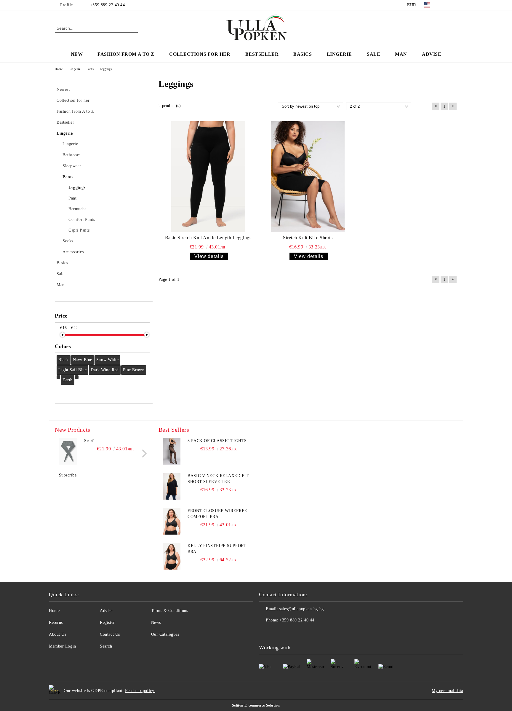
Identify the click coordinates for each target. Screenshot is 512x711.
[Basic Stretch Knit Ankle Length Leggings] (208, 176)
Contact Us (110, 634)
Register (107, 622)
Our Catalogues (165, 634)
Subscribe (68, 475)
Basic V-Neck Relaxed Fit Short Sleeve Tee (218, 479)
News (156, 622)
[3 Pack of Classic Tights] (172, 451)
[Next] (143, 453)
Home (54, 610)
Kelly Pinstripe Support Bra (217, 548)
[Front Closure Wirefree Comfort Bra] (172, 521)
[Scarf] (68, 451)
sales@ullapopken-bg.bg (301, 609)
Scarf (89, 441)
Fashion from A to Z (125, 54)
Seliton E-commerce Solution (256, 705)
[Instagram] (454, 5)
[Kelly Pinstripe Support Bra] (172, 556)
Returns (56, 622)
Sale (373, 54)
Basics (302, 54)
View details (209, 256)
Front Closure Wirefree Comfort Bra (217, 513)
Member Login (62, 646)
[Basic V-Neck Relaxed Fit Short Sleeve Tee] (172, 486)
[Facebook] (445, 5)
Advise (431, 54)
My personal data (447, 690)
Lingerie (339, 54)
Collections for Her (200, 54)
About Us (57, 634)
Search (106, 646)
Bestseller (262, 54)
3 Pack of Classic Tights (217, 441)
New (77, 54)
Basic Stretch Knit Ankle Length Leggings (208, 237)
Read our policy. (140, 690)
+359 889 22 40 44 (107, 5)
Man (401, 54)
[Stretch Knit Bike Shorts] (308, 176)
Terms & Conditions (169, 610)
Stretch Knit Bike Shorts (307, 237)
